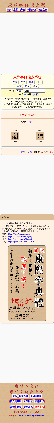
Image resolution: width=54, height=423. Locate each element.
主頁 (9, 9)
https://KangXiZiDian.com (19, 234)
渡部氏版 (39, 401)
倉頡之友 (42, 9)
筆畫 (19, 86)
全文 (23, 82)
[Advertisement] (27, 44)
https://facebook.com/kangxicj (20, 236)
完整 (23, 152)
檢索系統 (23, 396)
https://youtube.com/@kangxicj (20, 239)
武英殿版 (28, 401)
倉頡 (31, 82)
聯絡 (19, 406)
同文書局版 (15, 401)
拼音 (27, 86)
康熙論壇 (31, 9)
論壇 (12, 406)
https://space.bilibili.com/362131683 (22, 242)
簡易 (29, 152)
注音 (35, 86)
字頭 (15, 82)
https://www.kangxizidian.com (32, 415)
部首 (39, 82)
